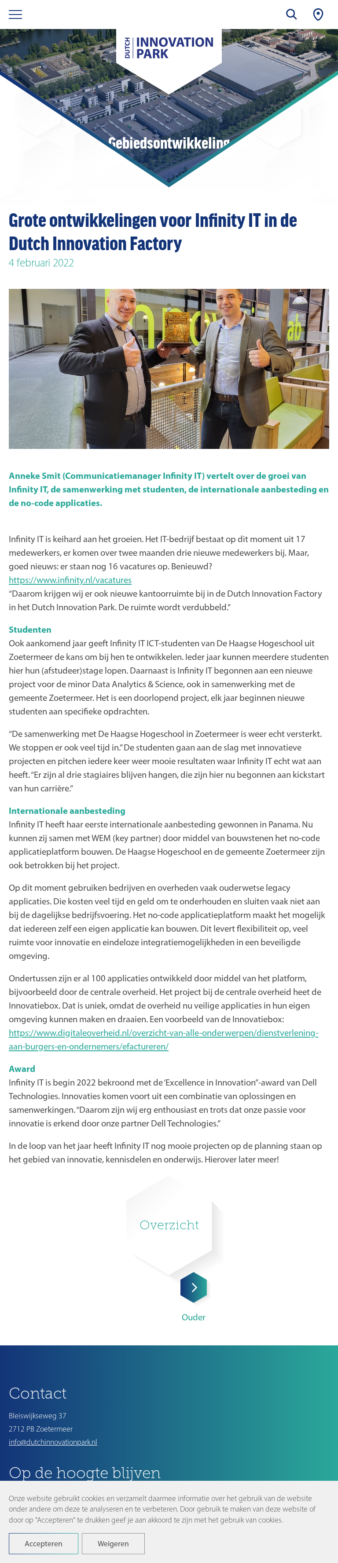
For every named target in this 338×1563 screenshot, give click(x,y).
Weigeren (113, 1543)
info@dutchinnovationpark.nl (53, 1442)
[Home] (169, 52)
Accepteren (43, 1543)
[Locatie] (318, 14)
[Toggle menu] (15, 14)
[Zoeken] (292, 14)
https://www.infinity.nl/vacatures (70, 579)
